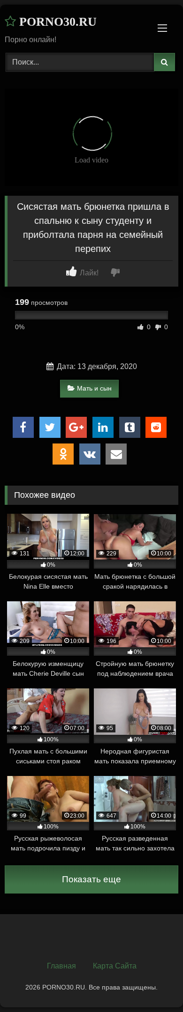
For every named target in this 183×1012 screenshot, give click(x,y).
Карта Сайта (115, 966)
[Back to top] (154, 984)
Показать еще (91, 879)
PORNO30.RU (56, 22)
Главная (61, 966)
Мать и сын (94, 388)
